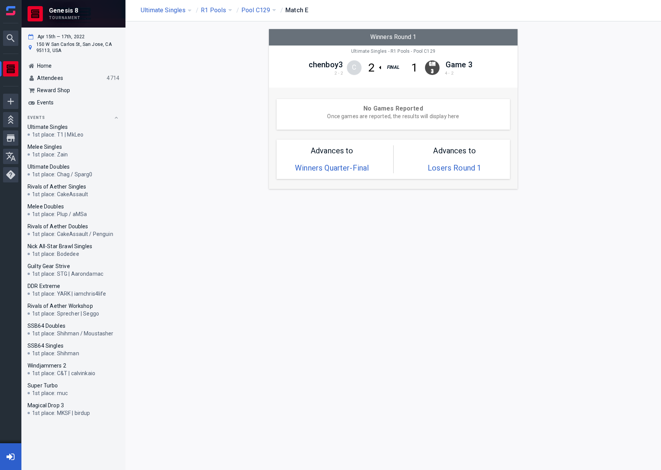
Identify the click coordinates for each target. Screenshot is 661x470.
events (36, 117)
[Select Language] (10, 156)
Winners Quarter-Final (332, 167)
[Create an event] (10, 101)
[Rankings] (10, 119)
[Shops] (10, 138)
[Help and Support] (10, 174)
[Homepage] (10, 10)
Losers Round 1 (454, 167)
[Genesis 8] (10, 69)
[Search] (10, 38)
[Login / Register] (10, 456)
